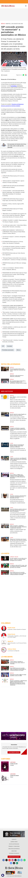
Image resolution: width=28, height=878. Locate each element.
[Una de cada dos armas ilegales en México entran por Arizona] (5, 418)
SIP (3, 346)
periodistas (14, 86)
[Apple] (14, 863)
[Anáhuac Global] (4, 650)
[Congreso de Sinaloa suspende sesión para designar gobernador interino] (5, 433)
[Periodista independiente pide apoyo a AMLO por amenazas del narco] (5, 369)
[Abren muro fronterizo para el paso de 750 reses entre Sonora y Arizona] (5, 543)
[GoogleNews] (11, 863)
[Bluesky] (21, 860)
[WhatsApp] (24, 860)
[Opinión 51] (4, 642)
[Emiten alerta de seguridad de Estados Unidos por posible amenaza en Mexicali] (5, 448)
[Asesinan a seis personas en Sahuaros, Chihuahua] (5, 375)
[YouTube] (9, 860)
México (18, 350)
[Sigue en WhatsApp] (23, 75)
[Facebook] (3, 860)
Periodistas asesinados (7, 350)
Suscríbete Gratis (14, 752)
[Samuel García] (4, 635)
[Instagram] (12, 860)
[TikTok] (15, 860)
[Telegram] (18, 860)
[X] (6, 860)
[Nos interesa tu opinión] (14, 834)
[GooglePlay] (17, 863)
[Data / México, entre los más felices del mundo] (5, 402)
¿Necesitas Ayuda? (14, 856)
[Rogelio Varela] (4, 628)
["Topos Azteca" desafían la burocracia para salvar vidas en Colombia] (5, 661)
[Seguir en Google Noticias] (26, 75)
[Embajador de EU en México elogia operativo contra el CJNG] (5, 674)
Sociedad (9, 346)
